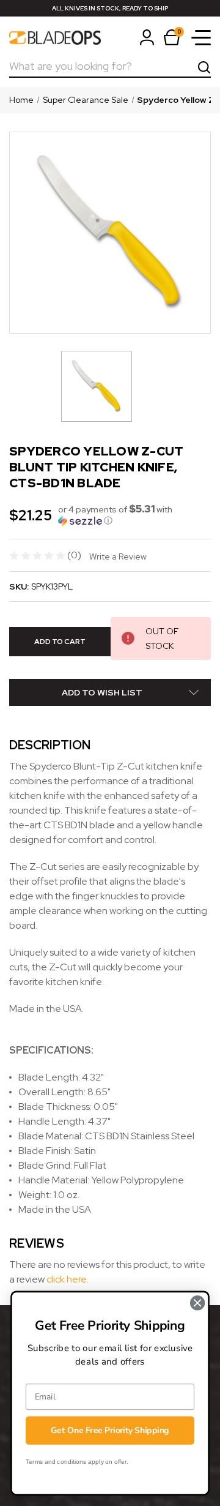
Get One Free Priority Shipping (110, 1430)
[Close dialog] (197, 1303)
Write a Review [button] (118, 556)
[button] (134, 514)
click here (66, 1279)
